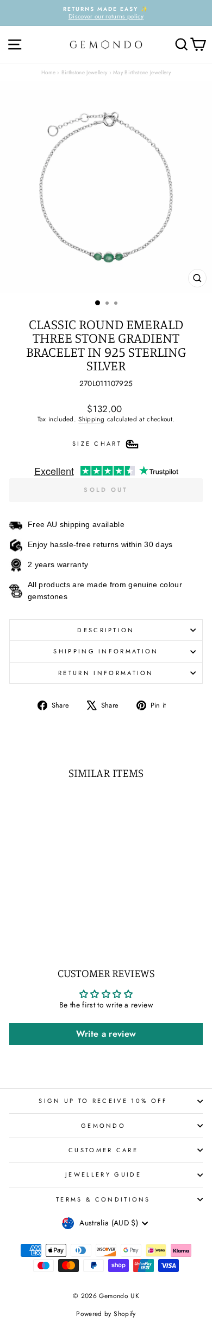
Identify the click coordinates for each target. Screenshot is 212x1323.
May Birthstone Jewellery (142, 72)
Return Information (106, 673)
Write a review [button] (106, 1033)
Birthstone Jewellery (84, 72)
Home (48, 72)
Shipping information (105, 651)
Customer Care (103, 1150)
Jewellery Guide (103, 1174)
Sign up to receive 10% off (103, 1100)
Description (105, 630)
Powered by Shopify (105, 1314)
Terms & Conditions (103, 1199)
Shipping (91, 418)
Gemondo (103, 1125)
